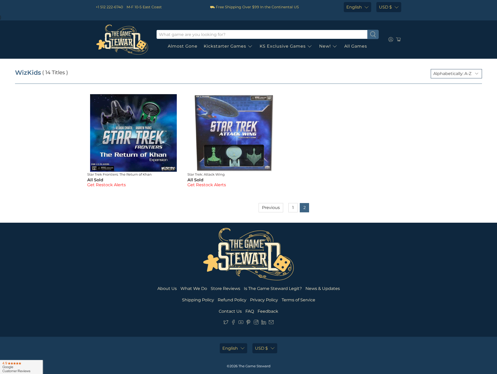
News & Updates (322, 288)
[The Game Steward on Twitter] (225, 323)
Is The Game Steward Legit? (273, 288)
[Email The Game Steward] (271, 323)
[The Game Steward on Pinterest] (248, 323)
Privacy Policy (264, 299)
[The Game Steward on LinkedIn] (263, 323)
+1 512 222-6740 (109, 7)
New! (325, 46)
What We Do (193, 288)
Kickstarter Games (225, 46)
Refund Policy (232, 299)
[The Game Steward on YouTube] (240, 323)
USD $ (385, 7)
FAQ (249, 311)
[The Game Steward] (122, 40)
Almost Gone (183, 46)
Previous (271, 207)
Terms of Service (298, 299)
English (354, 7)
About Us (167, 288)
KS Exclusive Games (283, 46)
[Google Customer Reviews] (21, 367)
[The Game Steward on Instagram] (256, 323)
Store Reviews (225, 288)
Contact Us (230, 311)
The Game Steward (254, 366)
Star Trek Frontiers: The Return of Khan (119, 174)
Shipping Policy (198, 299)
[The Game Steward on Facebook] (233, 323)
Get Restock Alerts (106, 184)
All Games (355, 46)
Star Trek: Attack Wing (206, 174)
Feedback (268, 311)
